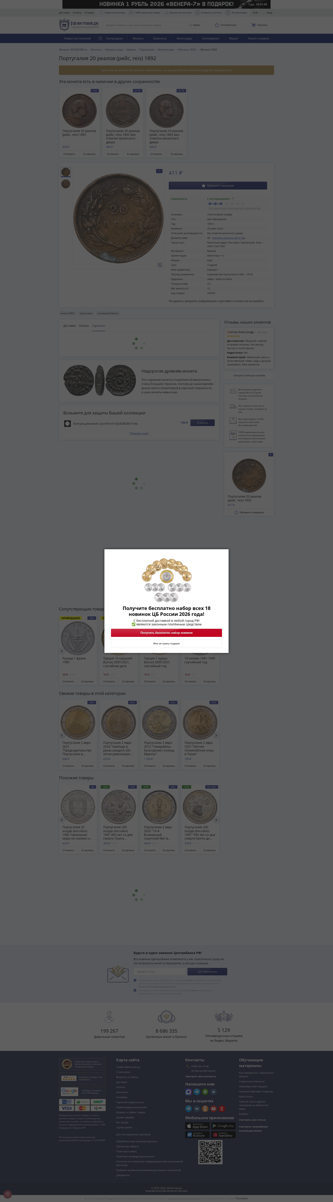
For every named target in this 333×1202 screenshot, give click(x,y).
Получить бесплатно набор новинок (166, 632)
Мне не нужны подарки (166, 643)
